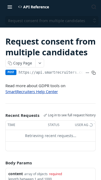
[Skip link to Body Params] (1, 162)
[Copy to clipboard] (94, 73)
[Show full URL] (87, 73)
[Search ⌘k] (93, 6)
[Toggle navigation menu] (9, 6)
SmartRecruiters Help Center (31, 91)
